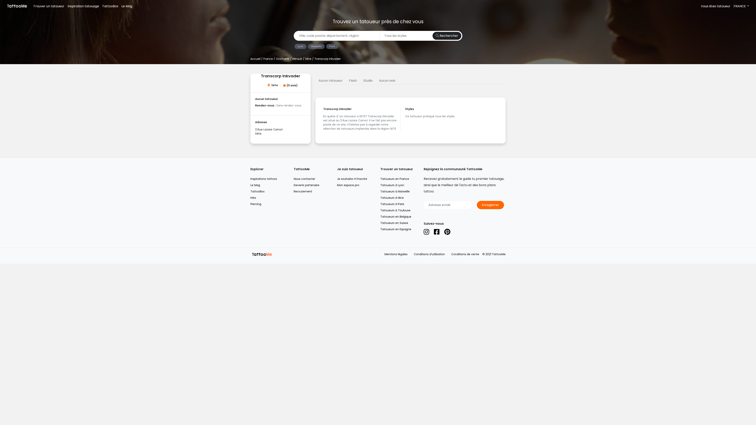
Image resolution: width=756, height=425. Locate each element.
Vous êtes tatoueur (715, 6)
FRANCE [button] (740, 6)
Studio (368, 80)
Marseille (316, 46)
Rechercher (448, 35)
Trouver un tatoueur (48, 6)
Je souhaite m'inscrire (352, 179)
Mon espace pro (348, 185)
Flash (353, 80)
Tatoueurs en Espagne (395, 229)
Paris (332, 46)
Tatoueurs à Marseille (395, 191)
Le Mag (126, 6)
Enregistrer (490, 205)
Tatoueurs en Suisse (394, 223)
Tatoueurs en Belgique (395, 217)
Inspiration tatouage (83, 6)
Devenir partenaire (306, 185)
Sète (308, 59)
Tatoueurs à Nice (392, 198)
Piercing (255, 204)
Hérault (297, 59)
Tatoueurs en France (394, 179)
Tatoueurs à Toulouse (395, 210)
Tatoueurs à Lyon (392, 185)
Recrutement (303, 191)
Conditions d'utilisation (429, 254)
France (268, 59)
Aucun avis (387, 80)
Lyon (300, 46)
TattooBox (110, 6)
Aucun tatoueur (331, 80)
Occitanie (282, 59)
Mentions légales (396, 254)
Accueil (255, 59)
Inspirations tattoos (263, 179)
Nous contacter (304, 179)
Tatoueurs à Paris (392, 204)
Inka (253, 198)
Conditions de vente (465, 254)
